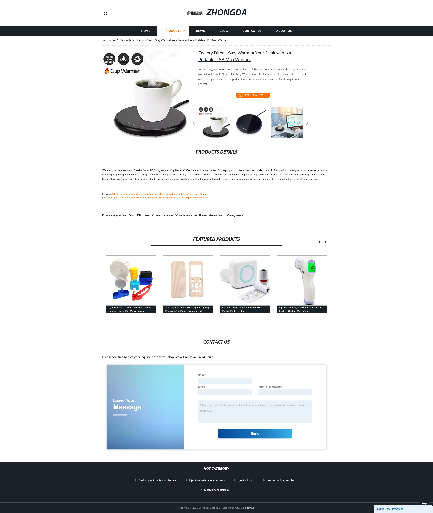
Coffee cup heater (163, 215)
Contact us (252, 30)
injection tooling (245, 480)
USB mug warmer (234, 215)
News (200, 30)
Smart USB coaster (140, 215)
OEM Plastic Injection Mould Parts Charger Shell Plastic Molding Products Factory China (159, 194)
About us (284, 30)
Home (145, 30)
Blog (224, 30)
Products (173, 30)
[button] (105, 13)
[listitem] (216, 122)
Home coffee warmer (211, 215)
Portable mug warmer (114, 215)
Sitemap (249, 507)
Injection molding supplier (280, 480)
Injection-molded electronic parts (207, 480)
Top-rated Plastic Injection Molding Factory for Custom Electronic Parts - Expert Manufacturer (158, 197)
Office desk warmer (186, 215)
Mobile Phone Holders (216, 489)
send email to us (255, 95)
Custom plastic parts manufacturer (158, 480)
